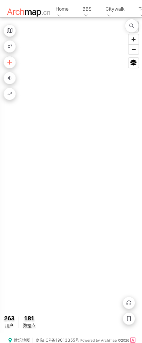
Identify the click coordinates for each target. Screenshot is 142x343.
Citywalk (115, 9)
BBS (87, 9)
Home (62, 9)
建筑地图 (21, 340)
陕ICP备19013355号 (59, 340)
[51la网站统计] (132, 340)
